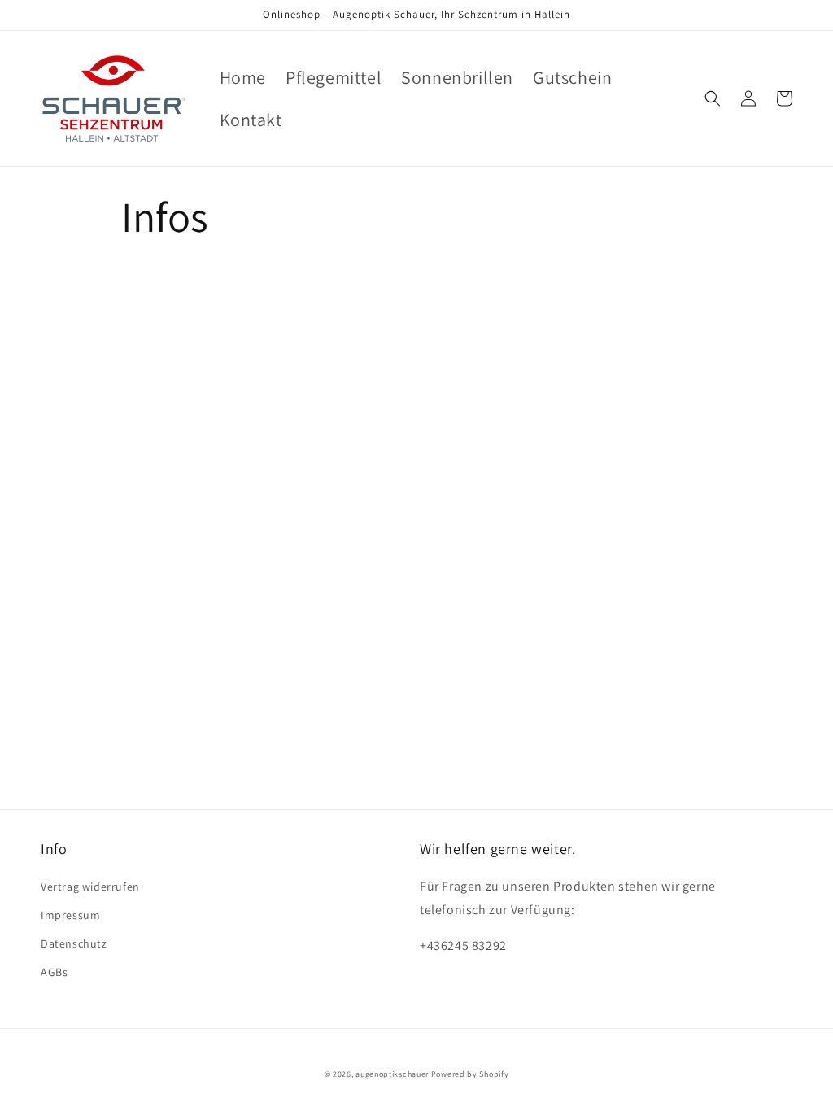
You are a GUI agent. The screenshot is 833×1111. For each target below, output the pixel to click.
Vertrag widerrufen (90, 886)
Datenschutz (74, 943)
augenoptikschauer (392, 1074)
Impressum (70, 915)
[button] (713, 98)
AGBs (54, 972)
